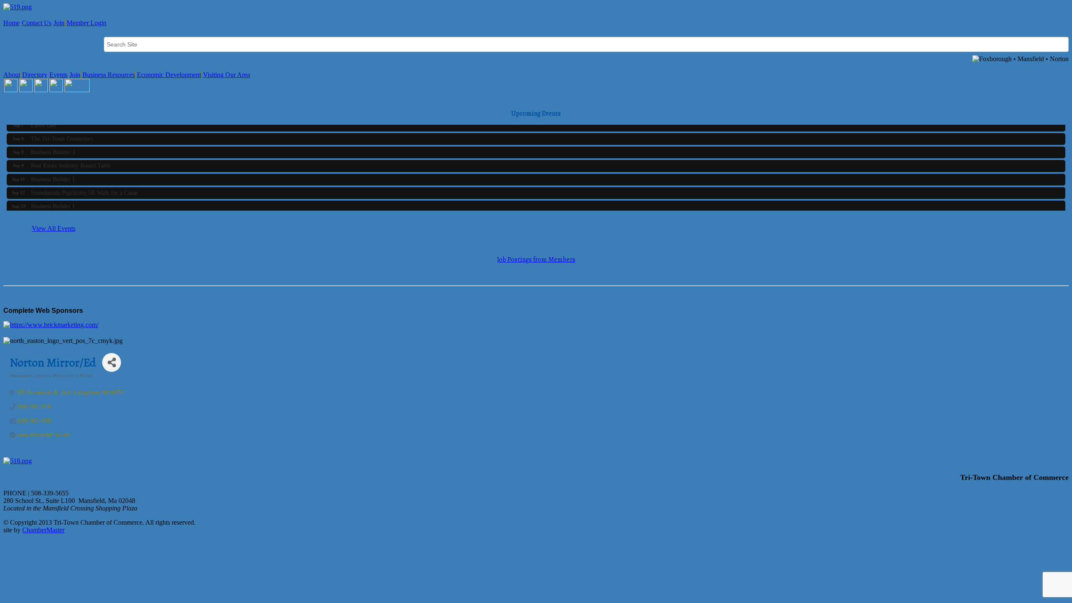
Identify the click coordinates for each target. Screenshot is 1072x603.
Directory (34, 74)
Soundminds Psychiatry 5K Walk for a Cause (84, 190)
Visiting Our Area (226, 74)
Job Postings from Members (536, 259)
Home (11, 22)
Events (58, 74)
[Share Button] (111, 362)
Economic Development (169, 74)
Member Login (86, 22)
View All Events (53, 228)
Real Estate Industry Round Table (71, 163)
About (11, 74)
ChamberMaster (43, 529)
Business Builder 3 (53, 149)
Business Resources (108, 74)
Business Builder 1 (53, 176)
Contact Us (37, 22)
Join (59, 22)
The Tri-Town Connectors (62, 136)
